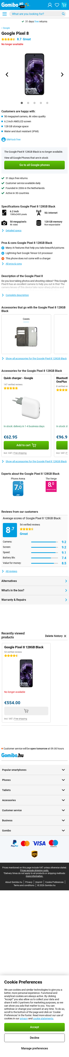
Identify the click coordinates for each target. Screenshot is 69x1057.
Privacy (28, 882)
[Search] (63, 14)
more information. (34, 876)
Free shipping (20, 453)
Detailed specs (13, 230)
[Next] (61, 74)
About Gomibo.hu (13, 882)
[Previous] (7, 74)
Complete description (17, 295)
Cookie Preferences (54, 882)
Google (6, 28)
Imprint (38, 882)
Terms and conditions (24, 885)
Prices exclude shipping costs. (34, 870)
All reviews (11, 571)
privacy (24, 1018)
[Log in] (49, 5)
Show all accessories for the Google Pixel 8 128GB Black (36, 358)
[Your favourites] (57, 5)
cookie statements (43, 1018)
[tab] (22, 103)
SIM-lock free (13, 139)
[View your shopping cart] (64, 5)
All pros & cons (14, 263)
